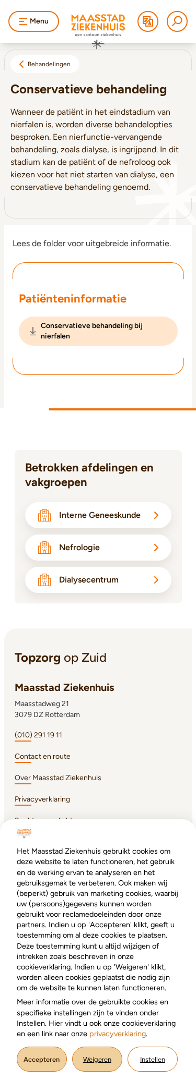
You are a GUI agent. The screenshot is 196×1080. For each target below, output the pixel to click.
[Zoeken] (177, 21)
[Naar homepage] (98, 32)
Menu (39, 21)
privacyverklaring (117, 1033)
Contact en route (43, 756)
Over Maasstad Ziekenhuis (58, 777)
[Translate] (147, 21)
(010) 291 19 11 (38, 735)
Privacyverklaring (42, 799)
